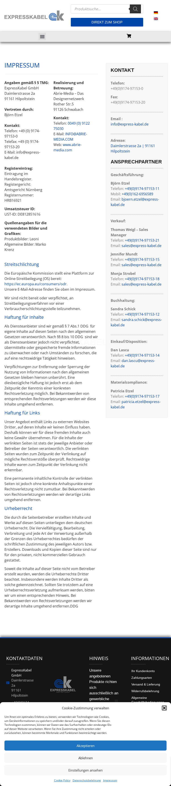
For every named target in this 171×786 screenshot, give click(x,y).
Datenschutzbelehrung (87, 780)
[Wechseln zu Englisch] (156, 19)
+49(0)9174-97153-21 (142, 240)
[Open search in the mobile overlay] (107, 8)
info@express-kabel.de (130, 124)
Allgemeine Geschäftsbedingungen (147, 700)
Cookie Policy (62, 780)
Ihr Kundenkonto (143, 671)
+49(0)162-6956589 (137, 193)
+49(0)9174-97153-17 (142, 396)
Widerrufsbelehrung (145, 691)
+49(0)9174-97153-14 (142, 355)
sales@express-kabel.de (141, 245)
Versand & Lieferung (145, 684)
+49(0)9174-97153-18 (142, 278)
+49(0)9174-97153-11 (142, 188)
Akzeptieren (86, 745)
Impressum (110, 780)
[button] (164, 708)
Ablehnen (85, 758)
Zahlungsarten (141, 677)
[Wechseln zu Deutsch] (156, 13)
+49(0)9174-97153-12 (142, 314)
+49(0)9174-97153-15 (142, 259)
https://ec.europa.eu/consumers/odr (35, 284)
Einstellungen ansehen (85, 770)
